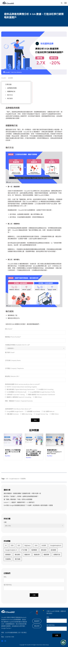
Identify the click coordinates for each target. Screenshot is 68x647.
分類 (5, 522)
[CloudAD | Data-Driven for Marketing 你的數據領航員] (8, 3)
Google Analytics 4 (11, 550)
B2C (19, 545)
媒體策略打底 (11, 91)
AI (6, 545)
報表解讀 (34, 550)
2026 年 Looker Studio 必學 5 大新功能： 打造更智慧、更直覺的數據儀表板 (33, 452)
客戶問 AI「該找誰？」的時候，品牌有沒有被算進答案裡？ (21, 496)
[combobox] (35, 348)
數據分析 (27, 554)
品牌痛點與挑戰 (12, 88)
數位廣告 (17, 554)
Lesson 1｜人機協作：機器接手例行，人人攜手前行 (19, 502)
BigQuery (27, 545)
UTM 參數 (24, 550)
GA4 (36, 545)
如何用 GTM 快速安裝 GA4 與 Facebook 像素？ (13, 451)
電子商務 (17, 559)
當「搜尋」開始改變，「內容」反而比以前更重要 (18, 499)
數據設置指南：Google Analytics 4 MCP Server (54, 451)
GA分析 (44, 545)
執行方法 (10, 95)
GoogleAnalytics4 (14, 478)
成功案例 (53, 550)
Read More (7, 456)
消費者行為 (56, 554)
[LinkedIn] (5, 641)
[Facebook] (2, 641)
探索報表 (8, 554)
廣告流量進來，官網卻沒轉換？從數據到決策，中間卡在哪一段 (22, 493)
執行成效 (10, 98)
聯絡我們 (36, 324)
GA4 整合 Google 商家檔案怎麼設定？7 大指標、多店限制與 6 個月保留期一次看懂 (28, 505)
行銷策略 (23, 478)
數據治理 (36, 554)
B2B (7, 478)
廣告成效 (43, 550)
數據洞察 (46, 554)
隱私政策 (36, 626)
